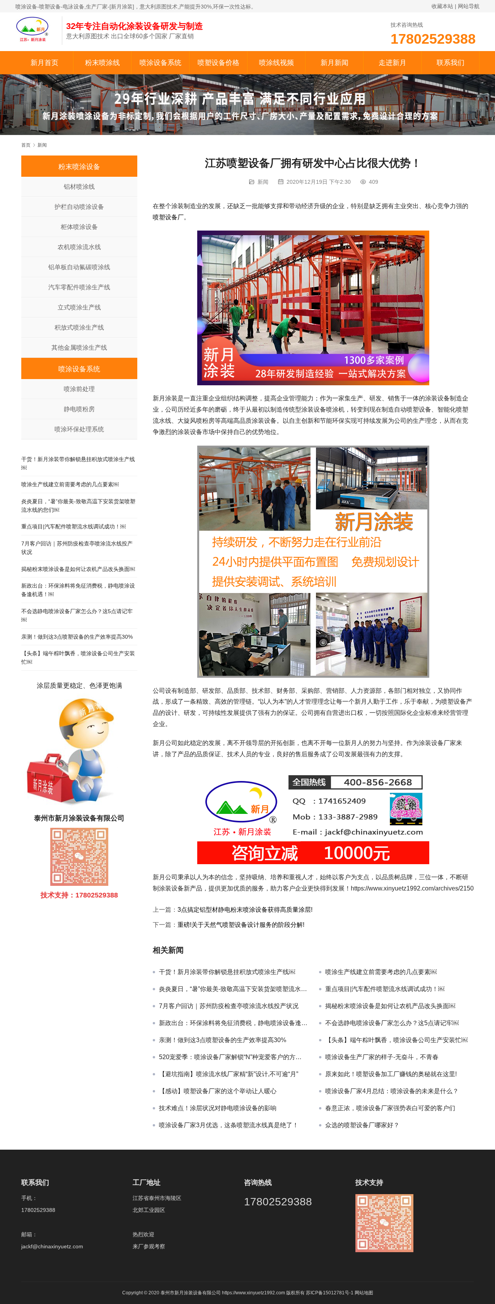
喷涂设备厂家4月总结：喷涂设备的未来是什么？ (392, 1091)
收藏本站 (442, 6)
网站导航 (469, 6)
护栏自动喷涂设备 (79, 206)
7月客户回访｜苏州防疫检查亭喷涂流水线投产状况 (229, 1006)
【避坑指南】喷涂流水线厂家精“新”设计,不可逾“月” (228, 1074)
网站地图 (364, 1292)
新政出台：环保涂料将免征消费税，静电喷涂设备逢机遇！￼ (233, 1023)
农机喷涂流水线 (79, 247)
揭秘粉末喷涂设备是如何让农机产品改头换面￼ (390, 1006)
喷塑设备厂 (168, 217)
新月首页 (44, 63)
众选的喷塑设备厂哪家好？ (362, 1125)
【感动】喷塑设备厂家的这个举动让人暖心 (218, 1091)
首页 (26, 145)
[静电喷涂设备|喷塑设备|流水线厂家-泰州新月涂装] (34, 29)
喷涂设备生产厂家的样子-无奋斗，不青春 (382, 1057)
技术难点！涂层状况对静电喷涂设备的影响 (218, 1108)
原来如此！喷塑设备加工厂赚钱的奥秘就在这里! (391, 1074)
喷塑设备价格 (218, 63)
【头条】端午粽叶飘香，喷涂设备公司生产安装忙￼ (396, 1040)
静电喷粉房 (79, 409)
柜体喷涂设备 (79, 227)
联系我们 (450, 63)
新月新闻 (334, 63)
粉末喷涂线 (102, 63)
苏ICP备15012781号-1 (330, 1292)
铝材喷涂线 (79, 186)
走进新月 (392, 63)
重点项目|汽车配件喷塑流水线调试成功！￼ (384, 989)
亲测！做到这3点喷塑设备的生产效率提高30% (222, 1040)
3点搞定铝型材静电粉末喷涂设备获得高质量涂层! (245, 909)
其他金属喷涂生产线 (79, 347)
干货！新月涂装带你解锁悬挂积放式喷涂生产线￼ (227, 972)
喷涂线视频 (276, 63)
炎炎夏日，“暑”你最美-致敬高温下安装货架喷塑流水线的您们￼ (233, 989)
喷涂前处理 (79, 389)
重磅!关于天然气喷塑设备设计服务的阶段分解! (241, 924)
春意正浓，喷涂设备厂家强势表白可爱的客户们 (390, 1108)
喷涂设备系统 (160, 63)
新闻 (263, 182)
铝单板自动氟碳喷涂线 (79, 267)
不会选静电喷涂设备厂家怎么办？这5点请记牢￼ (392, 1023)
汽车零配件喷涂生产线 (79, 287)
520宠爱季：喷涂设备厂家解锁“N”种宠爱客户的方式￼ (233, 1057)
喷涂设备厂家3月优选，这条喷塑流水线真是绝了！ (229, 1125)
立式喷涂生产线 (79, 307)
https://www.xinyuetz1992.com (253, 1292)
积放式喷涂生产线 (79, 327)
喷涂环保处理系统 (79, 429)
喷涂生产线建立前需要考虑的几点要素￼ (381, 972)
